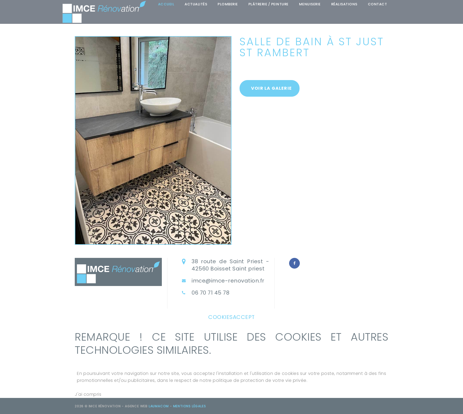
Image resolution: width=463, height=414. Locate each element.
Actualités (196, 4)
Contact (377, 4)
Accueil (166, 4)
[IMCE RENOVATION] (104, 12)
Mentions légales (189, 406)
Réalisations (344, 4)
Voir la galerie (271, 88)
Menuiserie (310, 4)
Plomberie (228, 4)
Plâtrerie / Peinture (268, 4)
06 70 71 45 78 (210, 292)
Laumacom (159, 406)
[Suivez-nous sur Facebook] (294, 263)
